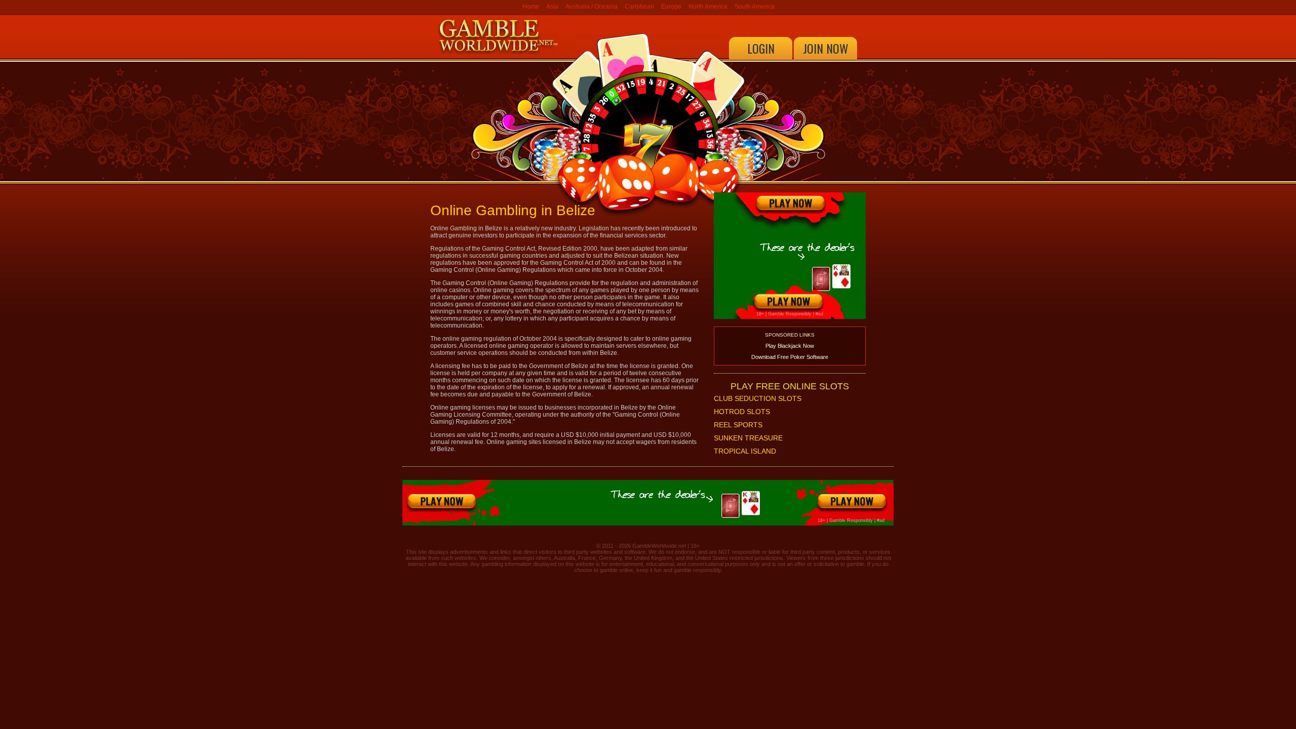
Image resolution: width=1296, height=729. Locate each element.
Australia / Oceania (591, 6)
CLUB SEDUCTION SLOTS (757, 398)
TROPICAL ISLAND (745, 451)
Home (530, 6)
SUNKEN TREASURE (748, 438)
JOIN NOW (825, 48)
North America (707, 6)
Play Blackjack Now (789, 346)
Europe (671, 6)
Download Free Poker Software (789, 357)
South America (755, 6)
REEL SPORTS (738, 425)
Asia (552, 6)
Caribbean (639, 6)
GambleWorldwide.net (659, 546)
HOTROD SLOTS (742, 412)
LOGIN (761, 48)
